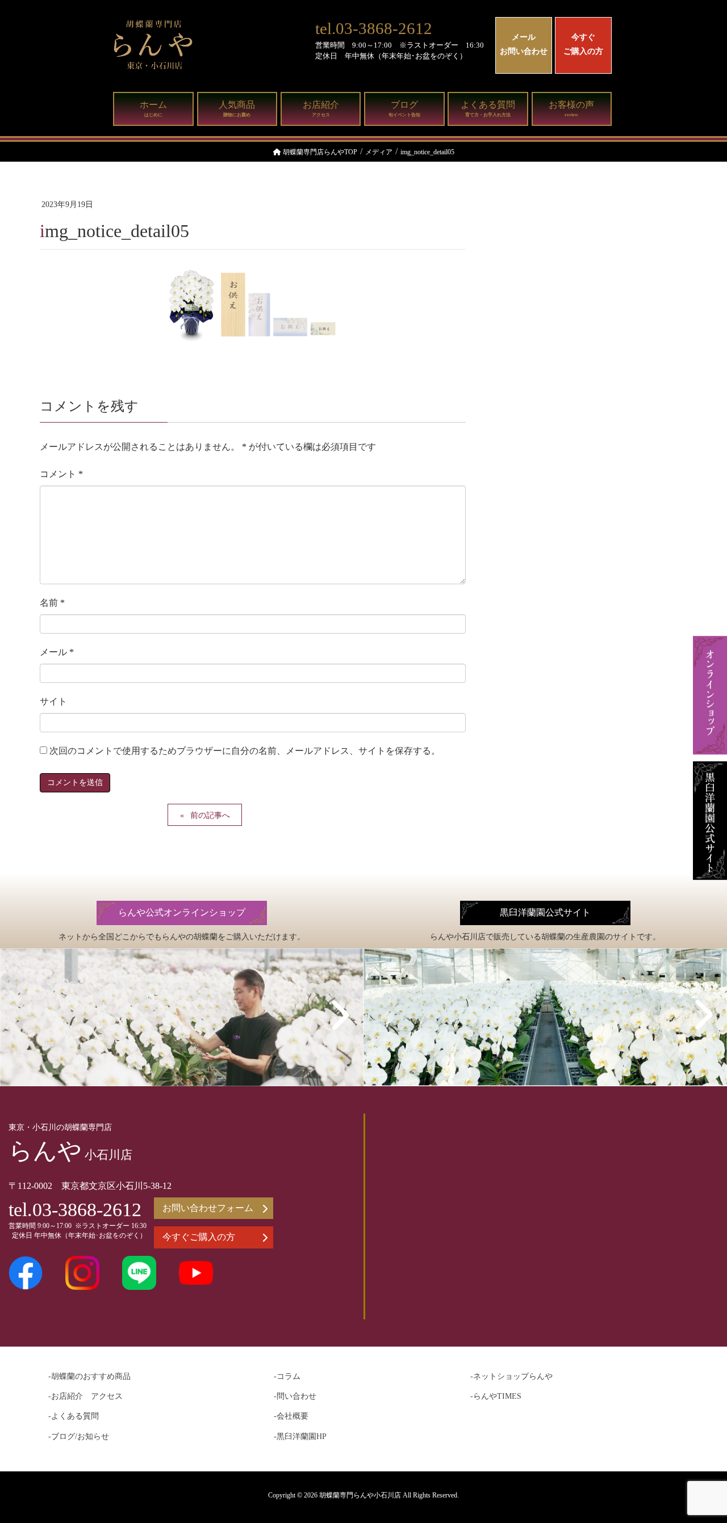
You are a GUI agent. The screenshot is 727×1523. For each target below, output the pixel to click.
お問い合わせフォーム (207, 1208)
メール (57, 652)
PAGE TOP (699, 1467)
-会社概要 (291, 1416)
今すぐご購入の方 (583, 44)
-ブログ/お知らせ (78, 1436)
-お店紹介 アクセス (85, 1396)
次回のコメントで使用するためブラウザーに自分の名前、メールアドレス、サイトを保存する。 (244, 751)
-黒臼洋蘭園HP (300, 1436)
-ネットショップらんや (511, 1376)
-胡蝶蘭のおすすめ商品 (89, 1376)
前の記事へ (210, 815)
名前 (52, 602)
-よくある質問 (73, 1416)
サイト (53, 701)
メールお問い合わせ (524, 44)
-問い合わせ (295, 1396)
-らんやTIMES (495, 1396)
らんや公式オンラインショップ (181, 912)
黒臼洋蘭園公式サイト (545, 912)
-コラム (287, 1376)
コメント (61, 474)
